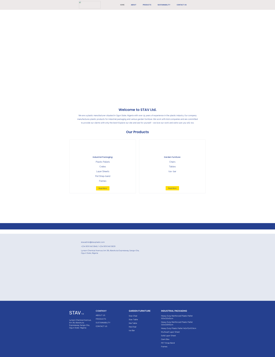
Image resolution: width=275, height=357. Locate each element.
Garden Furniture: (172, 157)
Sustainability (164, 5)
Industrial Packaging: (103, 157)
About (133, 5)
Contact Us (181, 5)
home (122, 5)
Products (147, 5)
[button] (102, 188)
